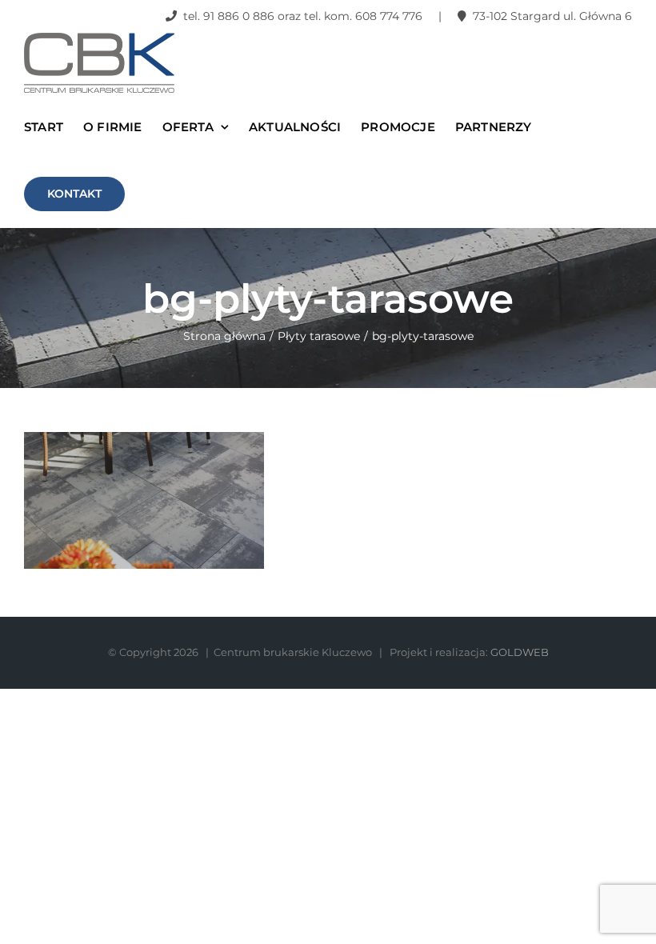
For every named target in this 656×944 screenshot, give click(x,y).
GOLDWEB (519, 652)
